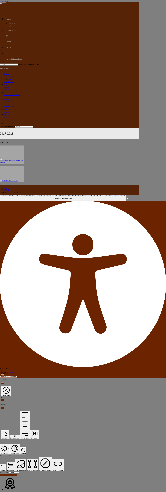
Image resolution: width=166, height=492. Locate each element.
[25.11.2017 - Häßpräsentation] (12, 174)
